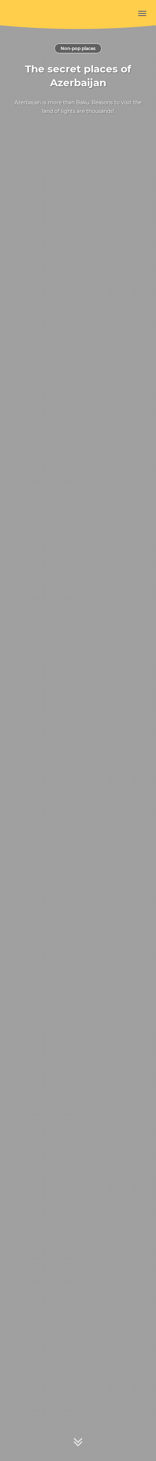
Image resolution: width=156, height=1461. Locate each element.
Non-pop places (78, 48)
